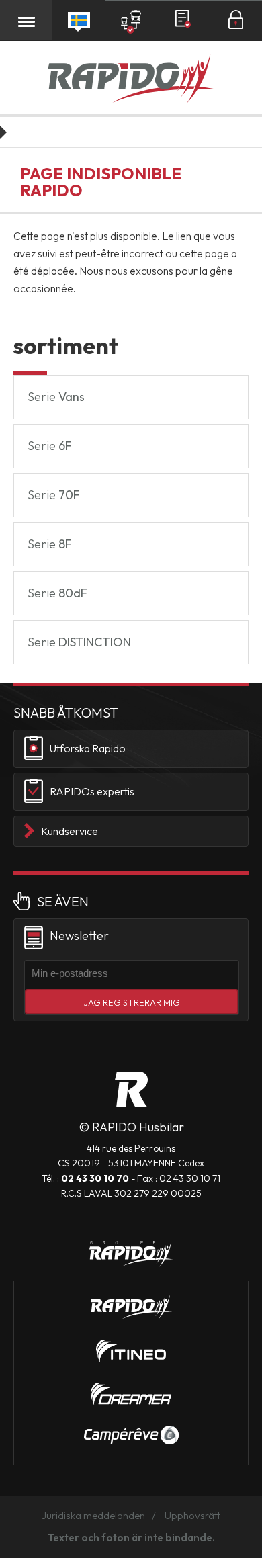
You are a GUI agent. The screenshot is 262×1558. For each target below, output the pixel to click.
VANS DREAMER (131, 1394)
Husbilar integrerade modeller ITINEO (131, 1351)
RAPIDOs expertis (92, 791)
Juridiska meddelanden (93, 1515)
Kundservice (69, 831)
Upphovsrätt (192, 1515)
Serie (56, 396)
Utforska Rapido (88, 748)
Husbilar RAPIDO (131, 1089)
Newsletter (79, 935)
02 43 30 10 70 (95, 1178)
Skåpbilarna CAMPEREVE (131, 1435)
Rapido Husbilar (131, 80)
